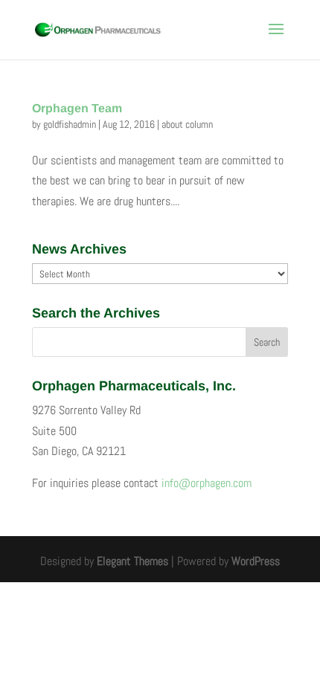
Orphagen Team (77, 108)
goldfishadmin (69, 124)
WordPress (255, 561)
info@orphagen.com (206, 483)
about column (187, 124)
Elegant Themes (132, 561)
